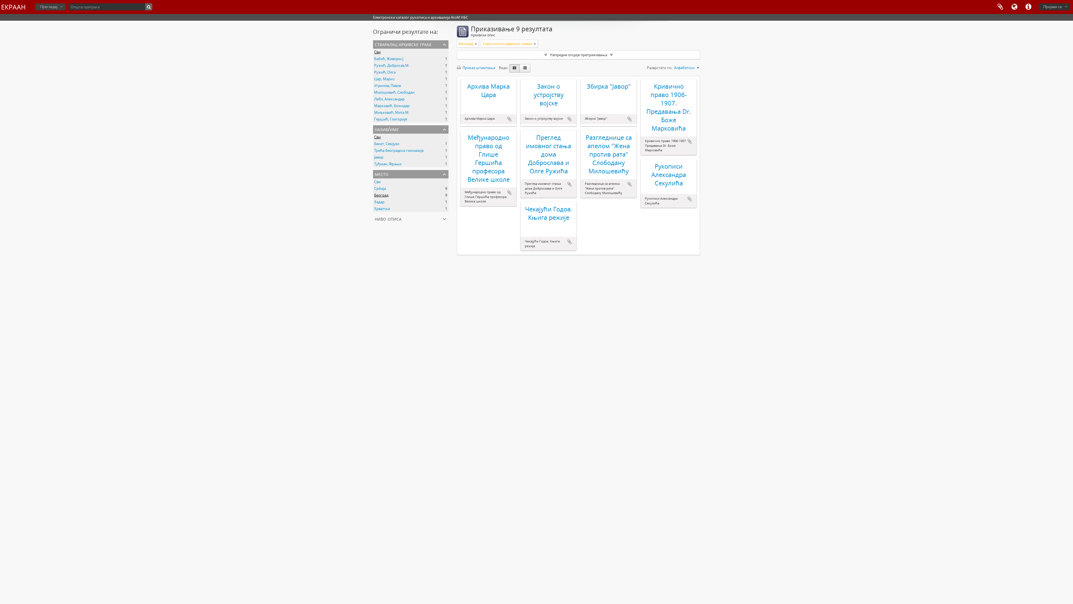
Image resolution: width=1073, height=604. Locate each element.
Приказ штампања (478, 67)
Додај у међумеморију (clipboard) (509, 119)
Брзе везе (1028, 7)
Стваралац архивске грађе (403, 44)
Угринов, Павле (387, 85)
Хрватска (382, 208)
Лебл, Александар (389, 99)
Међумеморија (1000, 7)
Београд (381, 195)
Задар (379, 201)
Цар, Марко (384, 78)
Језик (1014, 7)
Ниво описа (388, 218)
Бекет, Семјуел (386, 143)
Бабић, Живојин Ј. (389, 58)
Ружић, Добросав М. (391, 65)
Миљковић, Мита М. (391, 112)
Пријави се (1052, 6)
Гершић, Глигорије (390, 119)
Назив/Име (387, 129)
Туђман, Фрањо (388, 163)
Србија (380, 188)
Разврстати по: (659, 67)
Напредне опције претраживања (578, 54)
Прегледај (48, 6)
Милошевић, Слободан (394, 92)
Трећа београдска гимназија (399, 150)
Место (381, 174)
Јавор (378, 157)
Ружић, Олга (385, 72)
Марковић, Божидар (392, 105)
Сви (377, 52)
